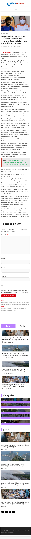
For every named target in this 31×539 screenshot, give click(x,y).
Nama (3, 258)
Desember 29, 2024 (7, 46)
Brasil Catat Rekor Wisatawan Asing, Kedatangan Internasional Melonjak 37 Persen (14, 354)
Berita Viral (5, 49)
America (4, 406)
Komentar (4, 234)
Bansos (4, 422)
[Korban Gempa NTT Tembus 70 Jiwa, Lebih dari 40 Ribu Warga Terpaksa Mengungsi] (15, 494)
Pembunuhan (16, 49)
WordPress (24, 530)
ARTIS (4, 411)
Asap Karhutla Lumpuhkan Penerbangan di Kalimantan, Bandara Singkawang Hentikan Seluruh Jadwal (15, 370)
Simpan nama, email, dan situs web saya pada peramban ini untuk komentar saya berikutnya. (14, 291)
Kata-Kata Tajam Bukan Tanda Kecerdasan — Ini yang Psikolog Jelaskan (15, 338)
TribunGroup (4, 530)
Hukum (10, 49)
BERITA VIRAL (4, 33)
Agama (4, 400)
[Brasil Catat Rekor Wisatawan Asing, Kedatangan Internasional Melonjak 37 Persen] (15, 456)
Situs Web (4, 276)
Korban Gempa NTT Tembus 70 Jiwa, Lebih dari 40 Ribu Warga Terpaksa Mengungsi (14, 385)
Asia (3, 417)
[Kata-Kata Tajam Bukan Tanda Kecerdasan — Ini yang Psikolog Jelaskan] (15, 437)
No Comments (17, 46)
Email (3, 267)
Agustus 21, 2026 (8, 342)
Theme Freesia (18, 530)
